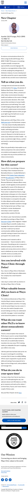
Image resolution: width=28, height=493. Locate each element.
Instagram (10, 479)
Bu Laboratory (10, 177)
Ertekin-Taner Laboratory (17, 175)
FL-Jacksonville (21, 484)
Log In (8, 7)
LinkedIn (6, 479)
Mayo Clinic (2, 3)
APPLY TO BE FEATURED (14, 420)
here (20, 393)
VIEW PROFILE (14, 48)
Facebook (22, 402)
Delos (15, 88)
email (25, 402)
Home (2, 10)
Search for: (3, 426)
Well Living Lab (5, 122)
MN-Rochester (6, 486)
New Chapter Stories (11, 10)
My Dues (22, 7)
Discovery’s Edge (6, 221)
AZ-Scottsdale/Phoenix (11, 484)
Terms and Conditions (5, 471)
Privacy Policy (4, 472)
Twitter (19, 402)
